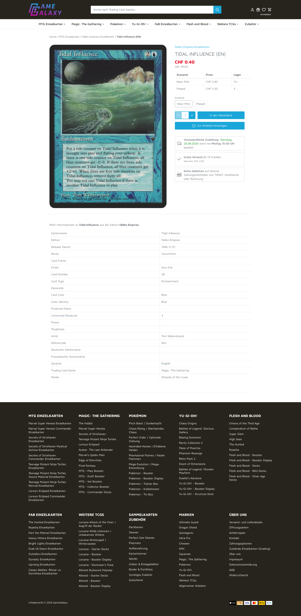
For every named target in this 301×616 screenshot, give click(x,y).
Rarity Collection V (191, 442)
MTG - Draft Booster (92, 476)
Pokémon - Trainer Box (143, 483)
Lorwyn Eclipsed (89, 444)
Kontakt (234, 538)
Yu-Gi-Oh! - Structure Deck (196, 494)
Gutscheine (136, 580)
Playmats (135, 542)
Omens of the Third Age (244, 423)
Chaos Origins (187, 423)
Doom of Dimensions (192, 463)
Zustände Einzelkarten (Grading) (249, 548)
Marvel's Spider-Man (92, 455)
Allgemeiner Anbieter (192, 585)
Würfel (133, 558)
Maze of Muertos (189, 448)
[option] (108, 124)
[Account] (252, 9)
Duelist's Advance (190, 478)
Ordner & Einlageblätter (144, 564)
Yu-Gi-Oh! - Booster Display (197, 488)
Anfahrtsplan (237, 532)
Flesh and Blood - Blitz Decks (247, 470)
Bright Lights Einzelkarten (45, 543)
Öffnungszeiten (239, 527)
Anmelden (265, 14)
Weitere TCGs (187, 580)
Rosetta (234, 449)
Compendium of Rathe (243, 428)
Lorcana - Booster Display (95, 559)
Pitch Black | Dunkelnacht (145, 423)
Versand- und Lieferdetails (245, 522)
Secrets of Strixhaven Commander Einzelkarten (44, 457)
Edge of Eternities (90, 460)
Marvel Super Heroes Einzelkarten (50, 423)
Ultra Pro (184, 538)
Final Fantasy (87, 465)
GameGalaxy (60, 602)
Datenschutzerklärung (243, 564)
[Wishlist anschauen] (264, 9)
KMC (182, 548)
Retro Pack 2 (187, 458)
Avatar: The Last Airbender (96, 449)
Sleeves (133, 532)
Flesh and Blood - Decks (244, 465)
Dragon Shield (188, 527)
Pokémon (185, 564)
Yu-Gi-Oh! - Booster (192, 483)
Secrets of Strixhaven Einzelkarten (42, 439)
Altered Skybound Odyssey (96, 570)
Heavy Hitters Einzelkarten (46, 538)
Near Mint (183, 103)
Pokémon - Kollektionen (144, 488)
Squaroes (185, 553)
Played (200, 103)
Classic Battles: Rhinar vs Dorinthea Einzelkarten (45, 571)
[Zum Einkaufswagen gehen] (270, 9)
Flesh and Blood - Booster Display (250, 460)
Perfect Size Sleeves (141, 537)
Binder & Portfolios (141, 569)
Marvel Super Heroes (92, 428)
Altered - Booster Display (95, 585)
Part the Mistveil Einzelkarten (47, 532)
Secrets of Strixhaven (92, 433)
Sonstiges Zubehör (140, 574)
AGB (232, 569)
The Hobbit (86, 423)
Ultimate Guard (188, 522)
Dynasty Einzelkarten (42, 559)
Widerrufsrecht (238, 575)
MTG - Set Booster (90, 481)
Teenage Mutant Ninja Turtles (97, 439)
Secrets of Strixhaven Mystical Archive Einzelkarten (48, 448)
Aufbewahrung (138, 548)
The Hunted (236, 444)
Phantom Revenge (190, 453)
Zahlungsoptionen (240, 543)
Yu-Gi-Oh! (185, 569)
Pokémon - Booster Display (146, 478)
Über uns (235, 553)
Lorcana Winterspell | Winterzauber (92, 541)
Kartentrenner (138, 553)
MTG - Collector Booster (94, 486)
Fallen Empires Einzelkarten (192, 46)
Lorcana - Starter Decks (94, 549)
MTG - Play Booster (91, 470)
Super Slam (236, 433)
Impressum (236, 559)
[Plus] (192, 115)
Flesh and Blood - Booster (245, 455)
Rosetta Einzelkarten (42, 527)
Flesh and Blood (189, 575)
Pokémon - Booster (141, 473)
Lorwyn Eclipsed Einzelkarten (47, 490)
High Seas (235, 439)
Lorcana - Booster (90, 554)
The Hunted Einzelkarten (44, 522)
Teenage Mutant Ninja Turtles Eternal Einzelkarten (47, 483)
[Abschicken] (217, 10)
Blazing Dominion (190, 437)
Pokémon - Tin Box (141, 494)
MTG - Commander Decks (95, 492)
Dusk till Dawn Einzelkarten (46, 548)
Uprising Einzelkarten (42, 564)
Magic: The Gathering (193, 559)
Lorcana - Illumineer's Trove (96, 564)
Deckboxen (136, 527)
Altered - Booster (90, 580)
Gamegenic (186, 532)
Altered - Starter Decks (93, 575)
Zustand (179, 97)
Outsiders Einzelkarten (43, 553)
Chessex (184, 543)
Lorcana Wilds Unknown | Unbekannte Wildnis (95, 532)
